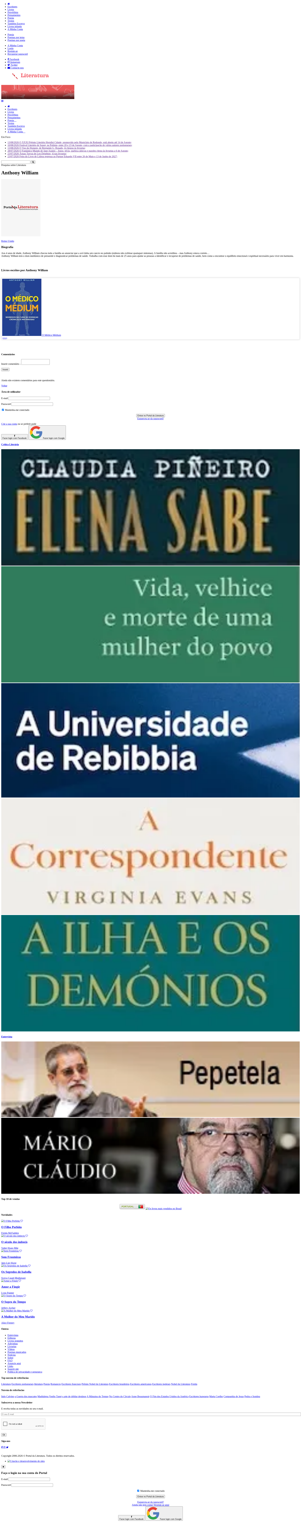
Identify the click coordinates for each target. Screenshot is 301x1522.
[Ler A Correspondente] (150, 913)
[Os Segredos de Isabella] (16, 1265)
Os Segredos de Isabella (16, 1272)
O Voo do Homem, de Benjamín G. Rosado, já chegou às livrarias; (46, 148)
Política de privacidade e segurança (25, 1371)
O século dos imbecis (14, 1242)
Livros (11, 9)
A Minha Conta (15, 29)
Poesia (11, 18)
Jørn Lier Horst (8, 1263)
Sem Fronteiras (11, 1257)
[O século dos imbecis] (14, 1235)
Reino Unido (7, 241)
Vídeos (11, 1349)
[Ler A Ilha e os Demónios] (150, 1030)
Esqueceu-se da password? (150, 418)
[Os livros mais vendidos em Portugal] (132, 1208)
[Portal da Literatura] (25, 78)
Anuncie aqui (14, 1363)
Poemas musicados (17, 1352)
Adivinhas (13, 1343)
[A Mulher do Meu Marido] (17, 1310)
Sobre (10, 1357)
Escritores (12, 6)
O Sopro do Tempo (13, 1301)
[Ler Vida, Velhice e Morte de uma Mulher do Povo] (150, 681)
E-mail (4, 398)
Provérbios (13, 12)
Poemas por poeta (16, 40)
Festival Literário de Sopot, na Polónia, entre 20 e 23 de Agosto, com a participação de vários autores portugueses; (70, 145)
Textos (11, 20)
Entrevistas (13, 1335)
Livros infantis (15, 26)
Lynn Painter (7, 1293)
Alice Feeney (7, 1322)
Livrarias (12, 1346)
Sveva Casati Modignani (13, 1278)
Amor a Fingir (10, 1286)
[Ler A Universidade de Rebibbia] (150, 796)
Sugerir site (13, 1369)
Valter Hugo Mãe (9, 1248)
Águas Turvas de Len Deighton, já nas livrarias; (37, 153)
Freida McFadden (10, 1233)
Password (6, 404)
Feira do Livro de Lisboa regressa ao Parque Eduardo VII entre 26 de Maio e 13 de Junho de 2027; (62, 156)
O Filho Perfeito (11, 1227)
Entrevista (6, 1036)
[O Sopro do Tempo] (13, 1295)
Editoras (12, 1338)
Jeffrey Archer (8, 1308)
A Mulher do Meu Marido (18, 1316)
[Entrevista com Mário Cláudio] (150, 1193)
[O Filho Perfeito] (12, 1221)
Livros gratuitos (15, 1340)
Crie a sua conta (9, 424)
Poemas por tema (16, 37)
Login (10, 48)
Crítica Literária (10, 444)
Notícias (12, 1355)
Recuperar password (18, 54)
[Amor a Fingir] (11, 1280)
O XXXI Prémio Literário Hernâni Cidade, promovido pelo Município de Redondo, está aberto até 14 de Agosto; (70, 142)
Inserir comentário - (11, 364)
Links (10, 1366)
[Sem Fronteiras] (11, 1251)
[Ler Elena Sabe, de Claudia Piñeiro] (150, 564)
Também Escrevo (16, 23)
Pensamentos (14, 15)
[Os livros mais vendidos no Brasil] (164, 1208)
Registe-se (13, 51)
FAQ (10, 1360)
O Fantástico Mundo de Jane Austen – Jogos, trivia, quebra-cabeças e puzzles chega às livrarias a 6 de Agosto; (68, 150)
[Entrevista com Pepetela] (150, 1116)
